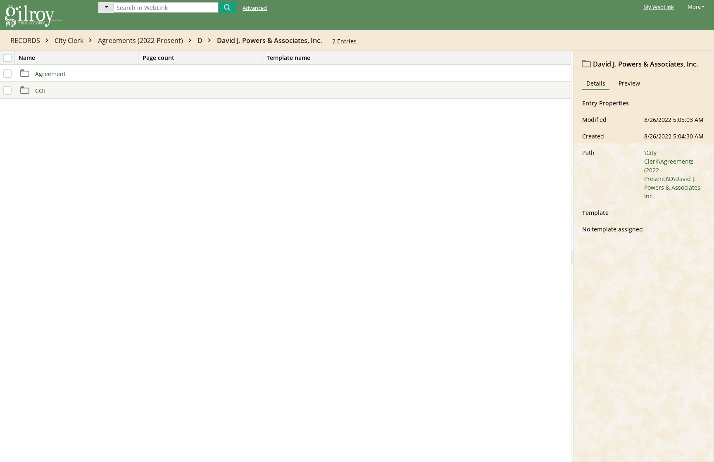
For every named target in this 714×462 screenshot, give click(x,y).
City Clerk (70, 40)
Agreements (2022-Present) (141, 40)
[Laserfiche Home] (43, 15)
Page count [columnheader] (158, 58)
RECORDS (26, 40)
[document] (644, 256)
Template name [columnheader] (288, 58)
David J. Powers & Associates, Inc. (269, 40)
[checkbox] (7, 58)
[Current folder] (106, 7)
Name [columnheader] (27, 58)
